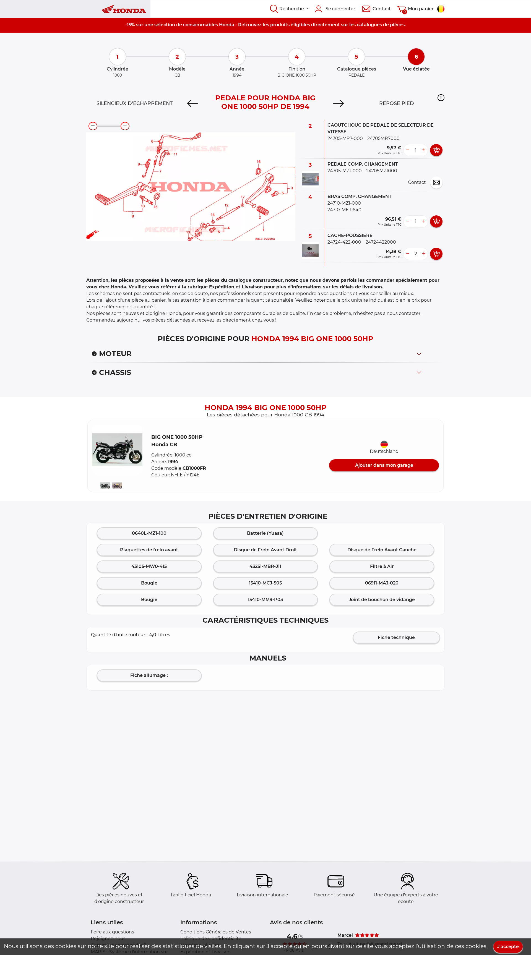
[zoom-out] (92, 126)
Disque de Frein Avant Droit (265, 549)
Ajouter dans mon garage (384, 465)
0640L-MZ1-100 (149, 533)
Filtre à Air (382, 566)
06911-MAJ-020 (382, 583)
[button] (441, 98)
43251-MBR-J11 (265, 566)
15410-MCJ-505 (265, 583)
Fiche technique (396, 637)
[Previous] (192, 103)
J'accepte (508, 946)
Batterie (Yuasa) (265, 533)
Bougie (149, 583)
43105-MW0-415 (149, 566)
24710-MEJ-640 (344, 209)
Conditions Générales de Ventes (215, 932)
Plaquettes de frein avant (149, 549)
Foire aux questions (112, 932)
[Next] (338, 103)
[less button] (408, 150)
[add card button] (436, 150)
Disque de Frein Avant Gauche (382, 549)
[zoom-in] (125, 126)
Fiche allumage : (149, 675)
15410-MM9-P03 (265, 599)
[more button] (424, 150)
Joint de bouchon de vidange (382, 599)
